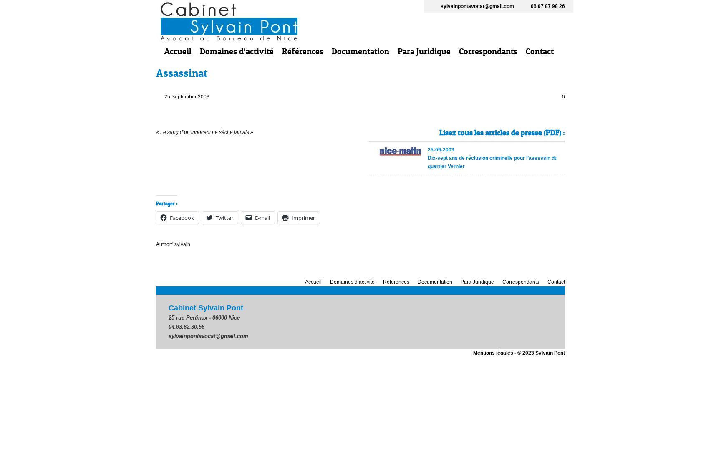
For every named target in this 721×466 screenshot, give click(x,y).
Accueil (178, 51)
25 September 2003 (186, 97)
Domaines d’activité (237, 51)
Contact (540, 51)
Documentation (360, 51)
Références (302, 51)
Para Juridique (424, 51)
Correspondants (488, 51)
